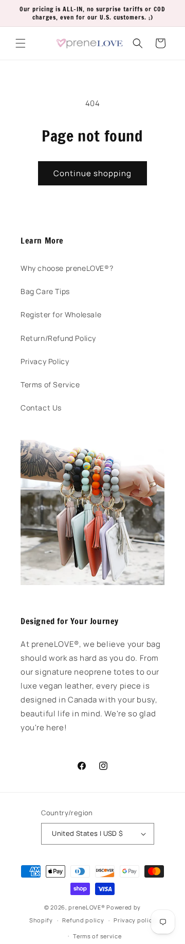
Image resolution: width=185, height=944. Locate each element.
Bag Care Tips (45, 291)
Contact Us (41, 408)
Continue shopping (92, 173)
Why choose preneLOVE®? (67, 268)
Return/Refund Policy (58, 338)
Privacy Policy (45, 361)
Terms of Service (50, 384)
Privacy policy (135, 920)
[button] (20, 43)
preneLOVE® (86, 907)
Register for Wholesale (61, 314)
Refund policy (83, 920)
